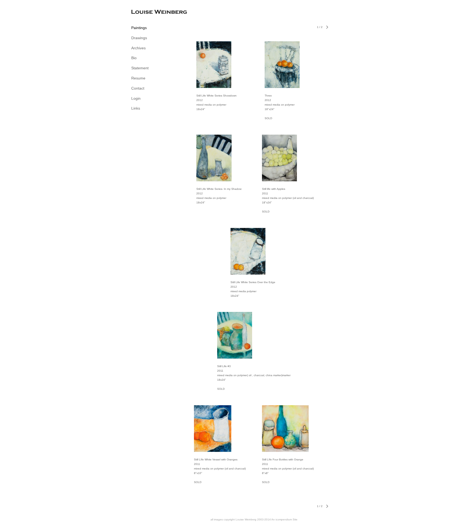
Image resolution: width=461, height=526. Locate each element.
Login (136, 98)
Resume (138, 78)
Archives (138, 48)
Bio (134, 58)
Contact (137, 88)
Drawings (139, 38)
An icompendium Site (284, 519)
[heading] (144, 12)
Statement (140, 68)
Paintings (139, 28)
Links (135, 108)
